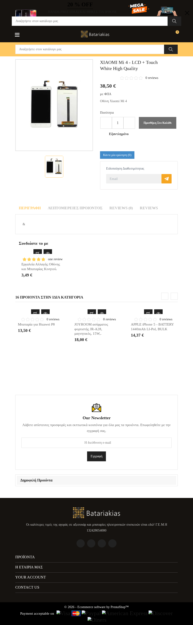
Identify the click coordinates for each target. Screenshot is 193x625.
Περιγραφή (30, 208)
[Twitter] (91, 543)
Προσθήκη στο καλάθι (158, 122)
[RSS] (102, 543)
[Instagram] (112, 543)
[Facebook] (80, 543)
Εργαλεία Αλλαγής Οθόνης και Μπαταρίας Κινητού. (40, 266)
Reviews (149, 208)
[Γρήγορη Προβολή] (48, 253)
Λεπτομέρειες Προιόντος (75, 208)
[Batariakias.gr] (96, 512)
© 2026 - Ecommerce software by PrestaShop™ (96, 607)
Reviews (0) (121, 208)
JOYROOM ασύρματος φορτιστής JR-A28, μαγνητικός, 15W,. (91, 328)
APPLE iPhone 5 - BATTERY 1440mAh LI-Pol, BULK (152, 326)
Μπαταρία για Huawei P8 (36, 324)
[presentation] (164, 296)
